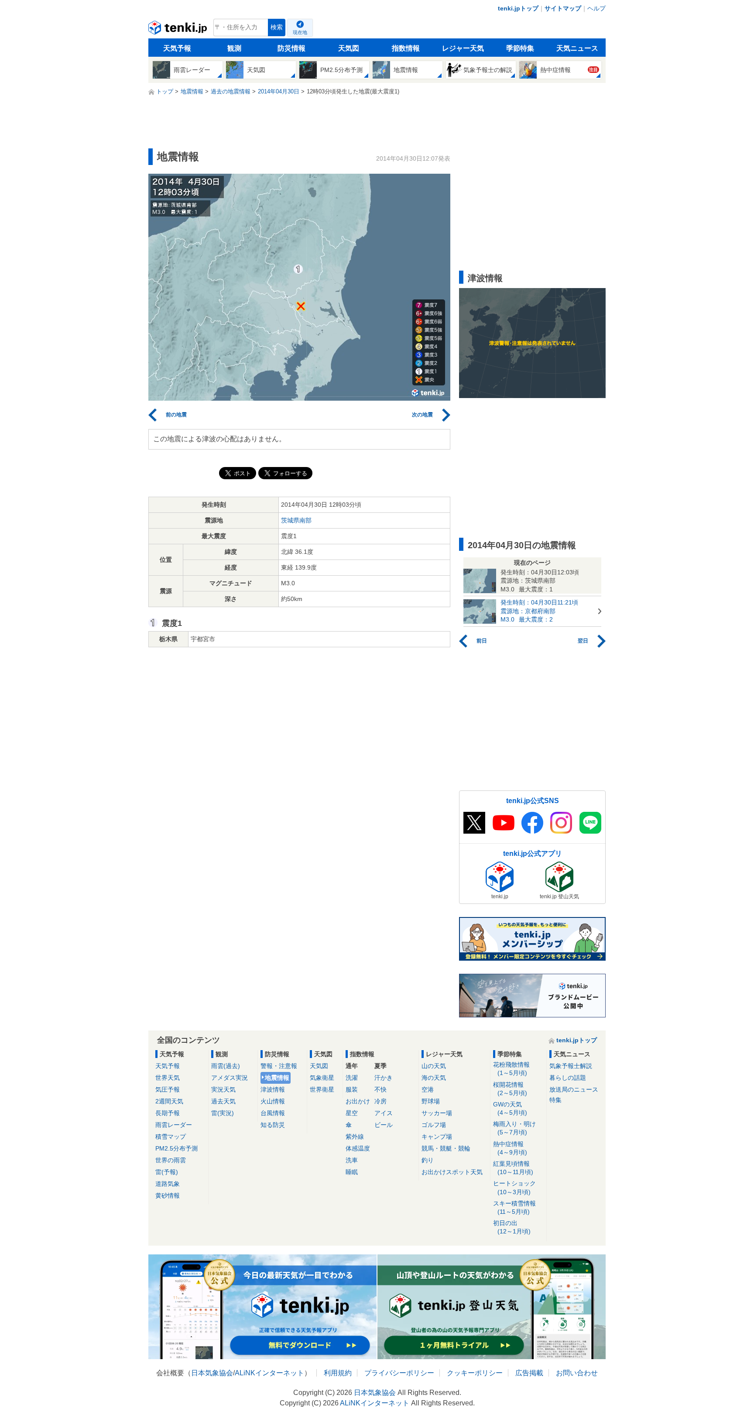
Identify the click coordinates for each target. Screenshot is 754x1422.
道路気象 (167, 1183)
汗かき (383, 1077)
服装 (352, 1089)
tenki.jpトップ (518, 8)
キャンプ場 (437, 1136)
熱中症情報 (510, 1148)
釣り (428, 1160)
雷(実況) (222, 1112)
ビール (383, 1124)
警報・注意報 (278, 1065)
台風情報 (272, 1112)
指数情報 (406, 48)
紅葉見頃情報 (513, 1167)
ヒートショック (514, 1187)
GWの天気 (510, 1108)
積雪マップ (170, 1136)
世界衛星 (322, 1089)
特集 (555, 1099)
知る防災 (272, 1124)
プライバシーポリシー (399, 1373)
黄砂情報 (167, 1195)
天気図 (348, 48)
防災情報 (291, 48)
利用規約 (338, 1373)
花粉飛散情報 (511, 1068)
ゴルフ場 (434, 1124)
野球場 (431, 1101)
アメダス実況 (229, 1077)
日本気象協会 (212, 1373)
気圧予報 (167, 1089)
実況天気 (223, 1089)
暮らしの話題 (567, 1077)
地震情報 (277, 1077)
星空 (352, 1112)
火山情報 (272, 1101)
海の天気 (434, 1077)
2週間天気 (169, 1101)
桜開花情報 (510, 1088)
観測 (234, 48)
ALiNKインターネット (269, 1373)
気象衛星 (322, 1077)
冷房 (380, 1101)
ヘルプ (596, 8)
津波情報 (272, 1089)
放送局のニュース (573, 1089)
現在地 (300, 32)
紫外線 (355, 1136)
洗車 (352, 1160)
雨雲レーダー (173, 1124)
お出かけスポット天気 (452, 1171)
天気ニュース (577, 48)
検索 (277, 27)
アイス (383, 1112)
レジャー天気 (463, 48)
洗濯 (352, 1077)
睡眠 (352, 1171)
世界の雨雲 (170, 1160)
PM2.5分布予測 (176, 1148)
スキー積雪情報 (514, 1207)
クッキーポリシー (475, 1373)
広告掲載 (529, 1373)
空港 (428, 1089)
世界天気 (167, 1077)
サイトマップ (563, 8)
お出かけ (358, 1101)
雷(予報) (166, 1171)
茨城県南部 (296, 520)
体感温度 (358, 1148)
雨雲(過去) (225, 1065)
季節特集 (520, 48)
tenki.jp (178, 30)
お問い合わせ (577, 1373)
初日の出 (512, 1227)
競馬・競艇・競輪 (446, 1148)
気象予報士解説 (570, 1065)
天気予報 (177, 48)
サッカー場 (437, 1112)
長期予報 (167, 1112)
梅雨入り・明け (514, 1128)
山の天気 (434, 1065)
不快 (380, 1089)
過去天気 (223, 1101)
